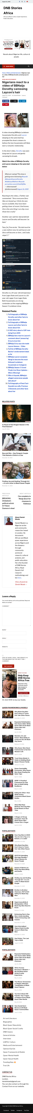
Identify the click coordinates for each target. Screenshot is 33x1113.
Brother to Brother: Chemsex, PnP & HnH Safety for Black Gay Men (22, 892)
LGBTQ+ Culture (9, 1042)
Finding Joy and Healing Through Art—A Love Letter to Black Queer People (23, 880)
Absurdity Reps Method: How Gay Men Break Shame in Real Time (22, 807)
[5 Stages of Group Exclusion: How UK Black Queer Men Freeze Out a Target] (7, 817)
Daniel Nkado (17, 95)
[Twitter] (22, 1)
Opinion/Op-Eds (9, 1049)
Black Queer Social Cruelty (13, 1028)
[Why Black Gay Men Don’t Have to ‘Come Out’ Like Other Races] (7, 712)
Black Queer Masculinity (12, 1025)
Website (5, 646)
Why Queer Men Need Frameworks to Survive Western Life (23, 750)
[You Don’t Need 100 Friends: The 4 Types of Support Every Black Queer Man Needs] (7, 994)
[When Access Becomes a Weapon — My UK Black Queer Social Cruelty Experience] (7, 968)
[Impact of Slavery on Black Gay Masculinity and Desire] (7, 868)
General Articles (9, 1035)
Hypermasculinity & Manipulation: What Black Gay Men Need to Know (22, 904)
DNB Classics (8, 1032)
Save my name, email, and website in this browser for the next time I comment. (15, 659)
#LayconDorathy (17, 179)
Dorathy (19, 151)
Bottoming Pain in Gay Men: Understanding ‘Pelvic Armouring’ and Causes (22, 916)
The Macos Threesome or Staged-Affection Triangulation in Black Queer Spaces (23, 984)
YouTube (26, 1110)
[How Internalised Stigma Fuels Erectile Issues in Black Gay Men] (7, 927)
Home (4, 73)
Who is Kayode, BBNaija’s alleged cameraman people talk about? (18, 378)
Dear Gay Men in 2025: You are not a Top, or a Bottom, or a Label (22, 837)
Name (4, 630)
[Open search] (28, 66)
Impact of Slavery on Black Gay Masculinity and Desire (22, 869)
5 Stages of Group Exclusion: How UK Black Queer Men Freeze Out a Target (21, 819)
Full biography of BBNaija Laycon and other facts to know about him (17, 325)
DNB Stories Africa (17, 1106)
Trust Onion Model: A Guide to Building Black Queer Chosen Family (22, 760)
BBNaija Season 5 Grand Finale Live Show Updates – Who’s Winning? (18, 370)
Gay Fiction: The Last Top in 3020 (22, 939)
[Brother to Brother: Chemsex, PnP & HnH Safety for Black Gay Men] (7, 890)
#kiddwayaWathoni (11, 181)
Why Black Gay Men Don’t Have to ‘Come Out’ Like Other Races (22, 713)
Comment (6, 606)
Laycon (24, 135)
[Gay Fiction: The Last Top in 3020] (7, 939)
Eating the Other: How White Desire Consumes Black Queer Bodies (23, 795)
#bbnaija (8, 179)
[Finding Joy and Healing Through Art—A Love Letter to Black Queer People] (16, 471)
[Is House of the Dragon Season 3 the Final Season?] (16, 414)
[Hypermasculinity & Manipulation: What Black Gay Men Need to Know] (7, 902)
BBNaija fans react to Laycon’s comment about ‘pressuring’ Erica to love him (19, 338)
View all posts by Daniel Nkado (21, 583)
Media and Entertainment (14, 73)
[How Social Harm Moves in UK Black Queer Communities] (7, 1006)
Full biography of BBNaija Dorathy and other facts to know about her (18, 317)
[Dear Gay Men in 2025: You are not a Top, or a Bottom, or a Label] (7, 835)
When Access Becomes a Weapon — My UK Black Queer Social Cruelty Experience (22, 971)
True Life (6, 1065)
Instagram (19, 1110)
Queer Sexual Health (10, 1059)
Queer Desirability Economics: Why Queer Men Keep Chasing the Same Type (23, 771)
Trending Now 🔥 (9, 1062)
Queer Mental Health (11, 1055)
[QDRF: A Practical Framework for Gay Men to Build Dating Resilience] (7, 781)
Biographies (7, 1022)
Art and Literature (10, 1018)
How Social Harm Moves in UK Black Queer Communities (22, 1007)
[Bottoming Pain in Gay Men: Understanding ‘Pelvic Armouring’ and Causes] (7, 914)
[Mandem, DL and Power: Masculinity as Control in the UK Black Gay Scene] (7, 736)
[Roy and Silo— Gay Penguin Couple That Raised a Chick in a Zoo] (16, 443)
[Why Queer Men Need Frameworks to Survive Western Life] (7, 748)
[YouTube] (27, 1)
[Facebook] (19, 1)
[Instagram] (25, 1)
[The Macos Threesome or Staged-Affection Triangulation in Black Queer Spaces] (7, 982)
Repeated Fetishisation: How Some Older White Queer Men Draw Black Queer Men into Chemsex (23, 725)
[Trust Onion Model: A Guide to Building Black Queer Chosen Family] (7, 758)
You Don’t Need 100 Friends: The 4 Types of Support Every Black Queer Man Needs (22, 996)
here (19, 578)
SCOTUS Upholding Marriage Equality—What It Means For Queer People (21, 858)
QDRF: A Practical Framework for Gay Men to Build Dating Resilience (21, 783)
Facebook (6, 1110)
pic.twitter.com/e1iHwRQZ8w (15, 184)
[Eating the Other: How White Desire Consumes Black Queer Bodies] (7, 793)
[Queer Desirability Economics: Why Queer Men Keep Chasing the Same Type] (7, 769)
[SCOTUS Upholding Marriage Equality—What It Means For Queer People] (7, 856)
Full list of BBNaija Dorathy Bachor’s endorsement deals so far (18, 351)
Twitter (13, 1110)
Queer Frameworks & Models (14, 1052)
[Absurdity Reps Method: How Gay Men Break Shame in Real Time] (7, 805)
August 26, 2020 (22, 189)
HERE (10, 700)
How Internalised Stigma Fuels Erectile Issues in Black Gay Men (22, 929)
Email (4, 638)
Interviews (7, 1039)
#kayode (25, 176)
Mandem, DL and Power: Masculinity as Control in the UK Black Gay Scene (22, 738)
